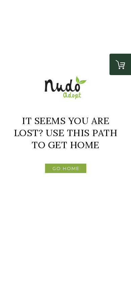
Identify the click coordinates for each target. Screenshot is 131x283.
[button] (66, 168)
